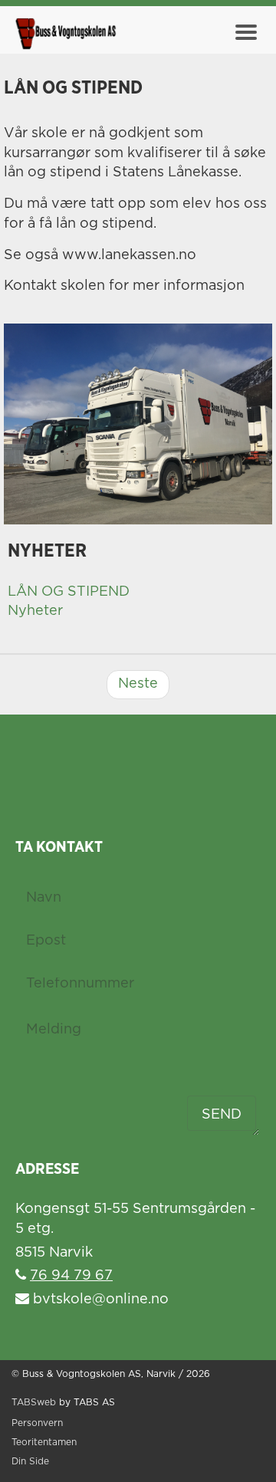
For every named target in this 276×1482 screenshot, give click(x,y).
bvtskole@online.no (99, 1299)
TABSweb (34, 1402)
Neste (138, 684)
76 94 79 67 (71, 1276)
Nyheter (35, 611)
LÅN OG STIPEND (69, 592)
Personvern (37, 1423)
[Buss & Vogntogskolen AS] (65, 34)
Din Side (30, 1461)
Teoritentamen (44, 1442)
